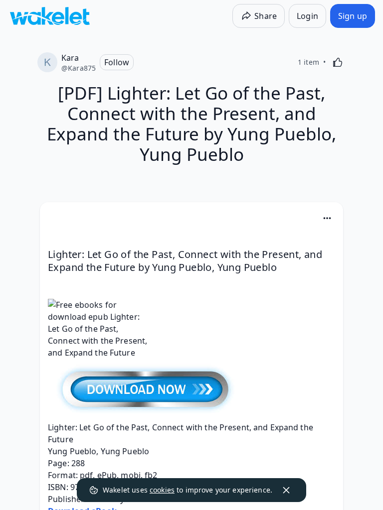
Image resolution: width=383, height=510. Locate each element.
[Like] (338, 62)
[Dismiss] (286, 490)
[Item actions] (327, 218)
